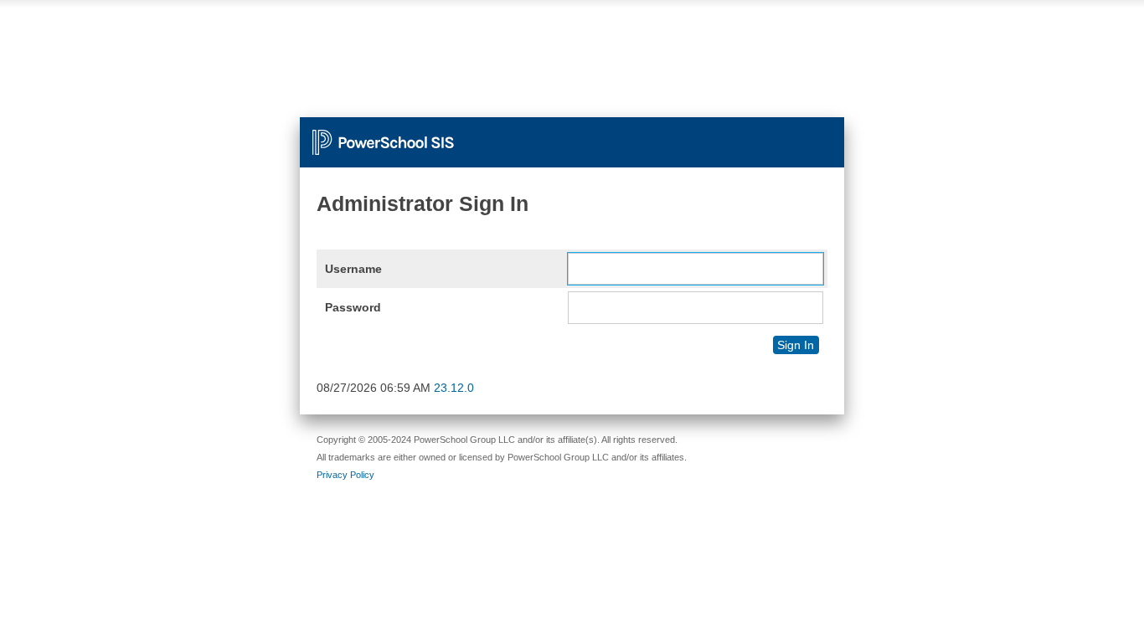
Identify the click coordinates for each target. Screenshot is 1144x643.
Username (353, 268)
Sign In (795, 345)
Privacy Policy (345, 475)
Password (353, 307)
